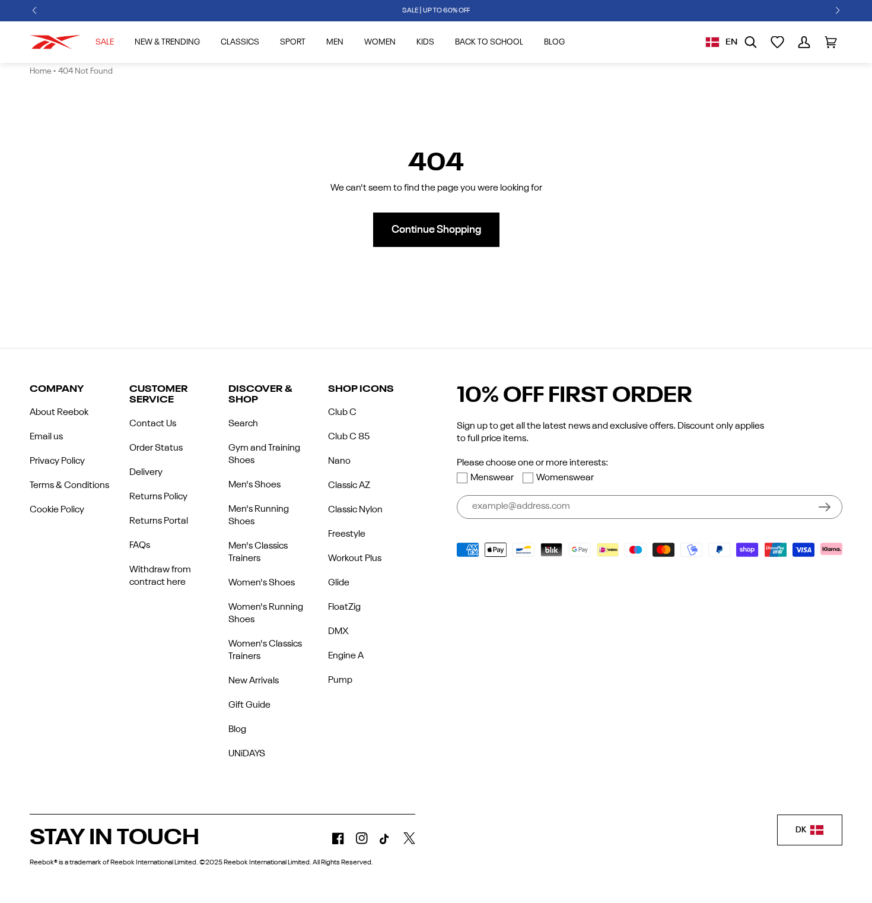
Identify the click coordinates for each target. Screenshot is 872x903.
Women (380, 42)
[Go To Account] (804, 42)
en (731, 42)
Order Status (156, 448)
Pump (340, 680)
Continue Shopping (436, 229)
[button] (34, 10)
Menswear (492, 478)
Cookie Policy (57, 510)
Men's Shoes (254, 485)
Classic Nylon (355, 510)
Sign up (824, 507)
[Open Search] (750, 42)
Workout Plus (354, 558)
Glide (338, 583)
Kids (425, 42)
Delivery (146, 472)
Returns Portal (158, 521)
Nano (339, 461)
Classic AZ (349, 485)
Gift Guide (249, 705)
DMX (338, 631)
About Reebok (59, 412)
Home (41, 71)
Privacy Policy (57, 461)
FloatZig (344, 607)
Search (243, 424)
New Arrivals (253, 681)
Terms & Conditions (69, 485)
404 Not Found (85, 71)
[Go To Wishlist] (777, 42)
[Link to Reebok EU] (55, 42)
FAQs (139, 545)
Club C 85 (349, 437)
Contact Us (152, 424)
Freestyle (346, 534)
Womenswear (565, 478)
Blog (237, 729)
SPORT (292, 42)
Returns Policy (158, 497)
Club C (342, 412)
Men (334, 42)
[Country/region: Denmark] (712, 42)
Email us (46, 437)
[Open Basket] (830, 42)
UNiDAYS (246, 754)
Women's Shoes (261, 583)
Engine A (346, 656)
